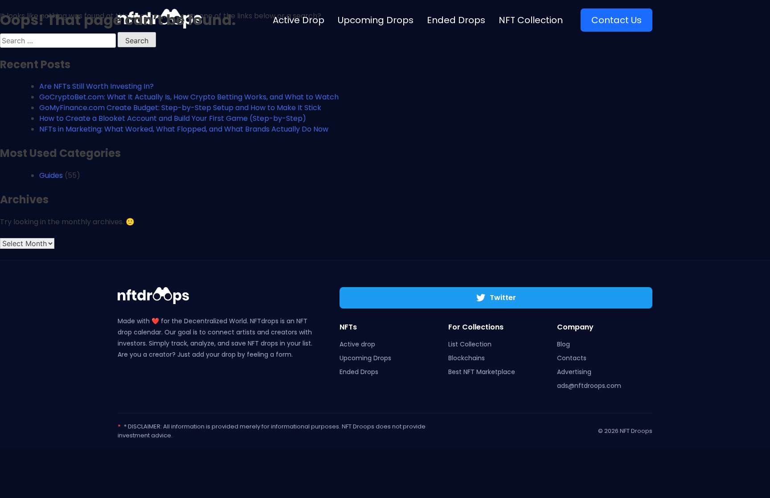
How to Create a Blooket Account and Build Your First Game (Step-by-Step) (172, 118)
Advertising (574, 371)
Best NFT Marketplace (481, 371)
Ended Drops (359, 371)
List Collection (469, 344)
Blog (563, 344)
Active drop (357, 344)
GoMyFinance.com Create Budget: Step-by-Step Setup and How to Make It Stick (180, 108)
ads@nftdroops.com (589, 385)
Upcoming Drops (365, 358)
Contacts (571, 358)
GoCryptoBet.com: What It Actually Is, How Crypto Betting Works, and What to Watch (189, 97)
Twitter (503, 297)
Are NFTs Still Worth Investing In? (96, 86)
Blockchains (466, 358)
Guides (51, 175)
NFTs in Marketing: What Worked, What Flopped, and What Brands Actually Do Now (183, 129)
